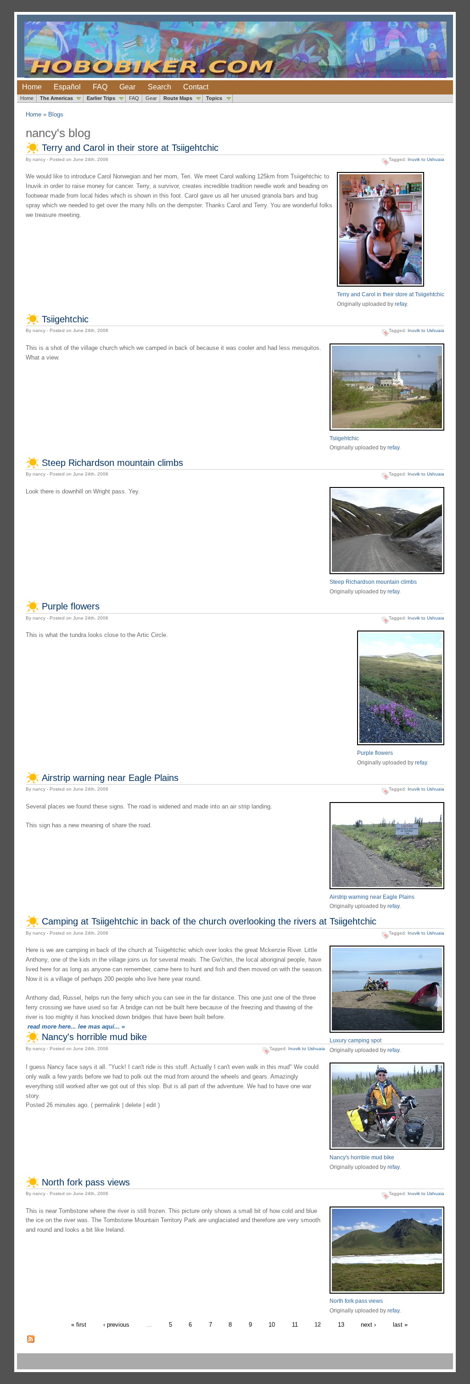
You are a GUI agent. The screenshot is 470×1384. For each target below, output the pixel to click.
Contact (195, 87)
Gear (127, 87)
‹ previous (116, 1324)
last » (400, 1324)
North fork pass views (86, 1182)
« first (78, 1324)
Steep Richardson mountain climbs (112, 463)
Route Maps (177, 98)
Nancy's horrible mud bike (94, 1037)
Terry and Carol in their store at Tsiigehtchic (130, 148)
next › (368, 1324)
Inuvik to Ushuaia (426, 159)
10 (272, 1324)
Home (32, 87)
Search (159, 87)
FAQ (100, 87)
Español (67, 87)
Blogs (55, 114)
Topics (214, 98)
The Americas (56, 98)
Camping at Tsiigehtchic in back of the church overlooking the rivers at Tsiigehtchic (209, 921)
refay (401, 304)
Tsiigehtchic (65, 319)
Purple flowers (71, 606)
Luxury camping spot (355, 1040)
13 (341, 1324)
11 (295, 1324)
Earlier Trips (101, 98)
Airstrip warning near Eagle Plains (110, 778)
